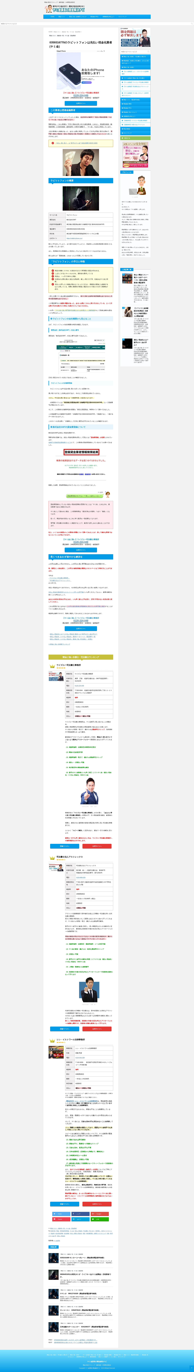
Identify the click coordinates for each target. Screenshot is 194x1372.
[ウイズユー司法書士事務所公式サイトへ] (89, 790)
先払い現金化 (78, 1231)
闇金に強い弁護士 (129, 67)
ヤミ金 (72, 1231)
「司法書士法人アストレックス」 (59, 580)
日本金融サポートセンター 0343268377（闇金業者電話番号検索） (85, 1327)
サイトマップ (122, 16)
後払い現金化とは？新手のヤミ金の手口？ (141, 342)
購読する (127, 138)
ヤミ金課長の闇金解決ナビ (97, 1361)
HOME (52, 16)
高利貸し (98, 1231)
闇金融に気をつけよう (130, 112)
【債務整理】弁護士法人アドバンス (134, 124)
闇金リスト (62, 16)
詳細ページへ (64, 846)
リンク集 (113, 1357)
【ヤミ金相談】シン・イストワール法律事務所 (135, 73)
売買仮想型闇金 (64, 1231)
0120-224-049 (80, 95)
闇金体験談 (127, 129)
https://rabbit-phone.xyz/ (74, 238)
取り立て (92, 1231)
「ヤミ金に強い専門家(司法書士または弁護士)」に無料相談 (75, 310)
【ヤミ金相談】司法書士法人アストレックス (135, 88)
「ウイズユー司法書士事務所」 (59, 578)
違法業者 (66, 1233)
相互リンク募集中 (103, 1357)
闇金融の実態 (127, 104)
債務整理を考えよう (108, 16)
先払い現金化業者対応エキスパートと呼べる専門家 (65, 592)
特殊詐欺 (53, 1231)
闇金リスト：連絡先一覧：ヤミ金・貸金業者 (63, 1228)
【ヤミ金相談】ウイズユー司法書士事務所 (136, 82)
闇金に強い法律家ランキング (77, 16)
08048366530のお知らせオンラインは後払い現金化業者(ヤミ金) (75, 1342)
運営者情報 (93, 1357)
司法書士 (86, 1231)
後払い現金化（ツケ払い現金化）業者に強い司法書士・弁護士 (71, 639)
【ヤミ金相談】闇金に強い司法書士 (134, 78)
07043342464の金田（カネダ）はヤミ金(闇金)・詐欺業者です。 (75, 1340)
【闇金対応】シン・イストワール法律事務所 (81, 1101)
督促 (84, 1233)
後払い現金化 (61, 1236)
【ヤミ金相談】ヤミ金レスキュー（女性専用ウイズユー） (135, 94)
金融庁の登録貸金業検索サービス (59, 442)
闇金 (57, 1231)
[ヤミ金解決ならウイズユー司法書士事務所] (135, 37)
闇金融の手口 (94, 16)
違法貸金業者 (59, 1233)
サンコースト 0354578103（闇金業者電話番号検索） (80, 1310)
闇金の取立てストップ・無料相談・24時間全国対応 (97, 1365)
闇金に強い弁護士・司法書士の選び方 (135, 56)
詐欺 (108, 1233)
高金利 (53, 1233)
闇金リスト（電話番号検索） (132, 99)
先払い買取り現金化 (76, 1233)
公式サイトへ (80, 103)
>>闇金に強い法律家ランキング (59, 644)
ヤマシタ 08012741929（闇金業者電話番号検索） (79, 1293)
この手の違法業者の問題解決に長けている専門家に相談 (86, 606)
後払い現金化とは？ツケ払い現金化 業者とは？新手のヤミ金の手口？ (73, 634)
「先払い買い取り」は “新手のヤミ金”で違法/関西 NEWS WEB (76, 143)
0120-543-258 (80, 1057)
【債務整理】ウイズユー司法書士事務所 (135, 120)
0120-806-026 (80, 877)
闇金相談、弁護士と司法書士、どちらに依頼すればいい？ (135, 62)
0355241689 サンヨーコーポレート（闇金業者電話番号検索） (82, 1258)
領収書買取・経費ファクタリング (96, 1233)
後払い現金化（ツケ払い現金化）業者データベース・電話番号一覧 (72, 636)
